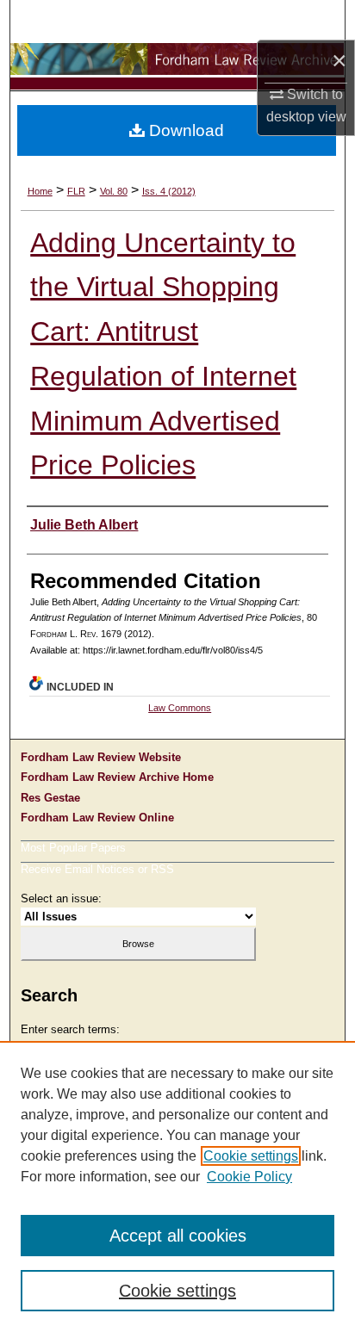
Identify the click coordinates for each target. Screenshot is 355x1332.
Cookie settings (250, 1156)
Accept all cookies (177, 1235)
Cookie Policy (249, 1176)
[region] (177, 1186)
